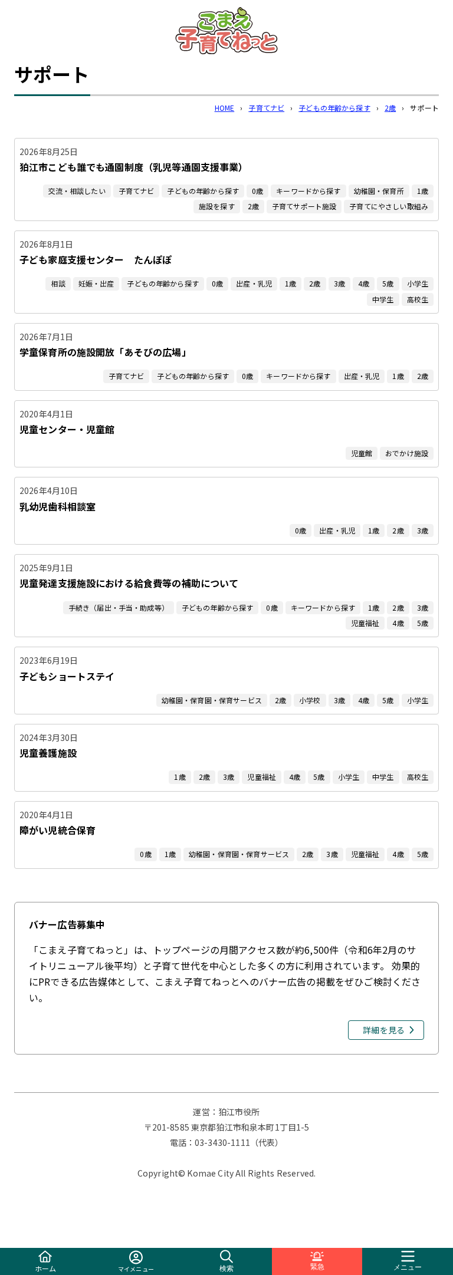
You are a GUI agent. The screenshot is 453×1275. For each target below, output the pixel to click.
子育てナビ (266, 108)
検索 (226, 1268)
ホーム (45, 1268)
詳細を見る (384, 1030)
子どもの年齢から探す (334, 108)
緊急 (317, 1267)
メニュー (407, 1267)
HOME (225, 108)
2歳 (390, 108)
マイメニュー (136, 1268)
